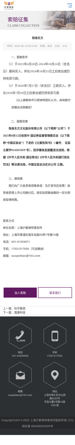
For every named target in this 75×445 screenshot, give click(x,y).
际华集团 (19, 308)
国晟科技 (19, 312)
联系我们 (55, 293)
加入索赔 (20, 293)
